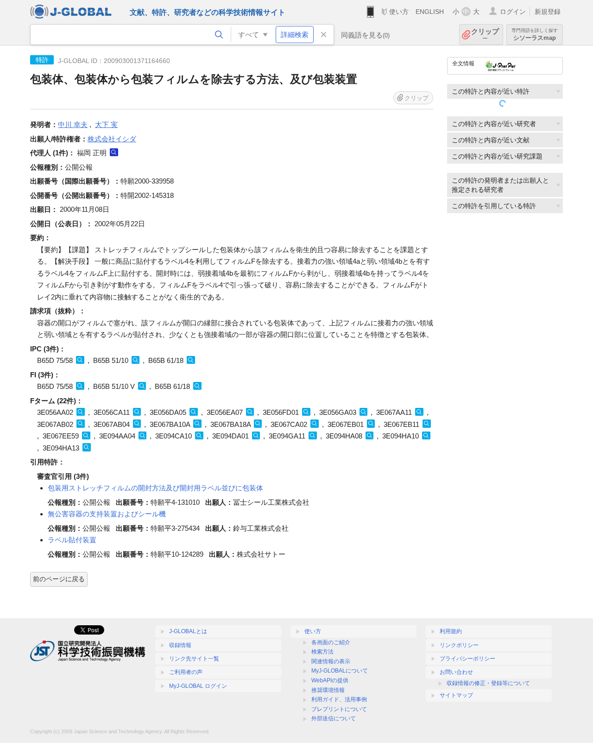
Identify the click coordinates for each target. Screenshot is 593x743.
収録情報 (180, 645)
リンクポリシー (459, 645)
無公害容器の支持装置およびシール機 (107, 514)
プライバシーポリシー (467, 658)
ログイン (513, 11)
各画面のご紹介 (330, 642)
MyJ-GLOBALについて (339, 670)
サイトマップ (456, 695)
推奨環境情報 (328, 690)
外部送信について (333, 718)
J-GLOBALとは (188, 631)
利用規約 (451, 631)
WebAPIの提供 (329, 680)
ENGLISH (430, 11)
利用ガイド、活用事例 (339, 699)
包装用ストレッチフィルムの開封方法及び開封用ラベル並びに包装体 (155, 488)
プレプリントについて (339, 709)
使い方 (399, 11)
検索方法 (322, 651)
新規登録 (548, 11)
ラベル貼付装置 (72, 540)
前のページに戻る (59, 579)
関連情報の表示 (330, 661)
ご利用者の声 (185, 672)
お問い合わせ (456, 672)
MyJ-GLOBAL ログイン (198, 686)
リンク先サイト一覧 (194, 658)
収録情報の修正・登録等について (488, 683)
